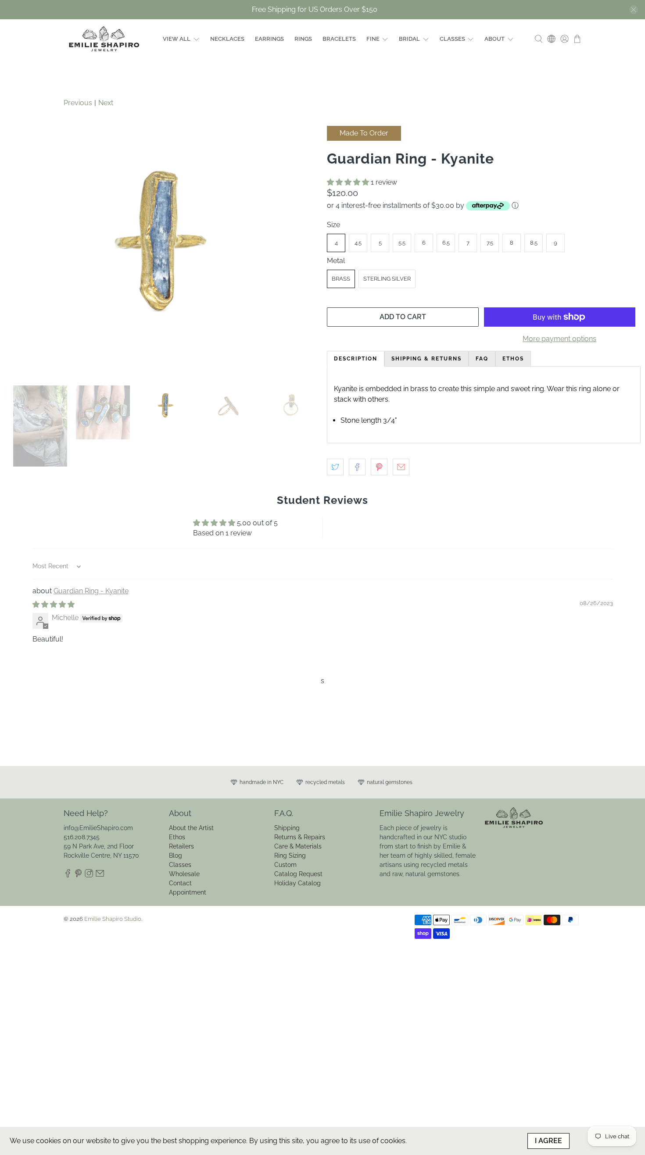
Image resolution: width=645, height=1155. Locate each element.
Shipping (287, 827)
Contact (180, 883)
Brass (341, 278)
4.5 (358, 242)
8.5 (534, 242)
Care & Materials (298, 846)
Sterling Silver (387, 278)
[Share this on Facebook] (357, 467)
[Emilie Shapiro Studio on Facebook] (68, 875)
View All (176, 39)
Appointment (187, 892)
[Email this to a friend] (401, 467)
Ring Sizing (290, 855)
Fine (373, 39)
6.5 (446, 242)
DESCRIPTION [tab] (355, 359)
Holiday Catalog (297, 883)
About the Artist (191, 827)
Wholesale (184, 873)
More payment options (559, 339)
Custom (285, 864)
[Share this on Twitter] (335, 467)
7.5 (490, 242)
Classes (452, 39)
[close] (633, 9)
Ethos (177, 837)
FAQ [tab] (482, 359)
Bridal (409, 39)
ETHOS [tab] (513, 359)
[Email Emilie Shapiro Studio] (100, 875)
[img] (53, 604)
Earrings (269, 39)
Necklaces (227, 39)
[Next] (304, 251)
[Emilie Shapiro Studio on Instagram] (89, 875)
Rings (303, 39)
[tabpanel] (484, 404)
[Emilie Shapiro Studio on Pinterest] (78, 875)
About (494, 39)
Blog (175, 855)
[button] (348, 182)
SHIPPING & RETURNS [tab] (426, 359)
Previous (78, 103)
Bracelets (339, 39)
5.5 (401, 242)
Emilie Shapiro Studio (112, 918)
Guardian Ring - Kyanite (91, 591)
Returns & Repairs (299, 837)
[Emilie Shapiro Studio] (104, 38)
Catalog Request (298, 873)
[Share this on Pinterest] (379, 467)
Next (105, 103)
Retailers (181, 846)
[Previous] (18, 251)
